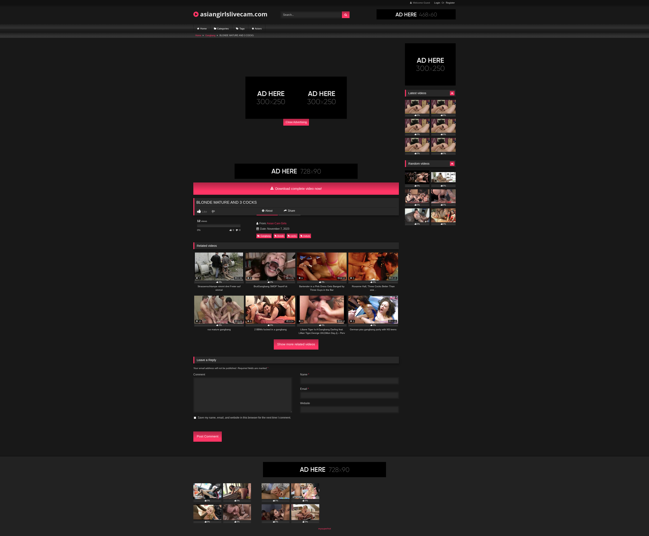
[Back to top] (638, 526)
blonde (280, 236)
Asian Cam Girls (276, 223)
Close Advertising (296, 122)
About (268, 210)
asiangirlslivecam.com (233, 14)
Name (304, 374)
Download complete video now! (298, 188)
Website (305, 403)
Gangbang (210, 35)
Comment (199, 374)
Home (203, 28)
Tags (242, 28)
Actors (258, 28)
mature (306, 236)
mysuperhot (324, 528)
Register (450, 2)
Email (304, 388)
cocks (293, 236)
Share (291, 210)
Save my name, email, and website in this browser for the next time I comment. (244, 417)
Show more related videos (296, 344)
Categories (223, 28)
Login (437, 2)
